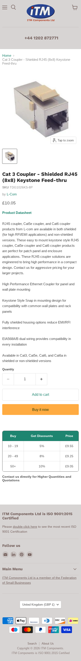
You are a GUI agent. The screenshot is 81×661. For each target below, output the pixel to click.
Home (6, 55)
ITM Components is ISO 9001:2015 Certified (41, 653)
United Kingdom (38, 604)
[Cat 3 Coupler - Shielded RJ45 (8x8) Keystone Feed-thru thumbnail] (9, 156)
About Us (48, 643)
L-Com (12, 194)
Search (32, 643)
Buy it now (40, 410)
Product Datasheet (17, 213)
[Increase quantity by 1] (41, 379)
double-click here (25, 526)
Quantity (8, 369)
